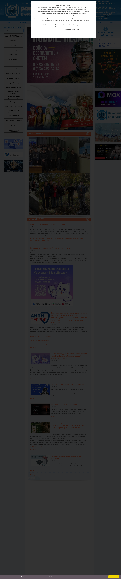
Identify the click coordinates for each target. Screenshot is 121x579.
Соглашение (102, 576)
